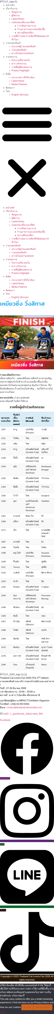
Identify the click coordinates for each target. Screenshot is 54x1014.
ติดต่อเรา (10, 88)
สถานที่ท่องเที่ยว (25, 32)
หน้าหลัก (10, 5)
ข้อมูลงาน (17, 12)
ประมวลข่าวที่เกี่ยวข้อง (23, 77)
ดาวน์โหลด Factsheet (23, 53)
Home (3, 311)
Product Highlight (20, 70)
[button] (27, 151)
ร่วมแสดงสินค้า (13, 43)
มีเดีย (8, 74)
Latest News (18, 19)
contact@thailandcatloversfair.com (24, 707)
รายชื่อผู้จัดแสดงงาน (22, 67)
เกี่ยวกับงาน (11, 8)
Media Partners (19, 84)
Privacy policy (43, 1007)
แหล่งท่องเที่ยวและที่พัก (23, 22)
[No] (2, 1012)
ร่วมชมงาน (11, 57)
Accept (27, 1007)
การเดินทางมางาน (26, 26)
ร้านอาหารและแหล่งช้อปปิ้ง (31, 29)
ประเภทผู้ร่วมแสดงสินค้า (24, 46)
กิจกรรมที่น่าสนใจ (21, 60)
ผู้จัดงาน (16, 15)
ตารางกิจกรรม (19, 63)
